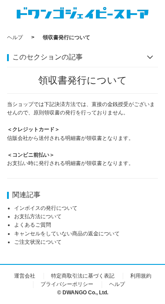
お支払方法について (38, 216)
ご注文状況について (38, 242)
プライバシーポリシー (66, 284)
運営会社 (24, 276)
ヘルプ (15, 37)
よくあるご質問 (32, 225)
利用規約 (140, 276)
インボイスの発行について (45, 208)
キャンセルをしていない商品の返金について (67, 234)
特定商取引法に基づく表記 (82, 276)
